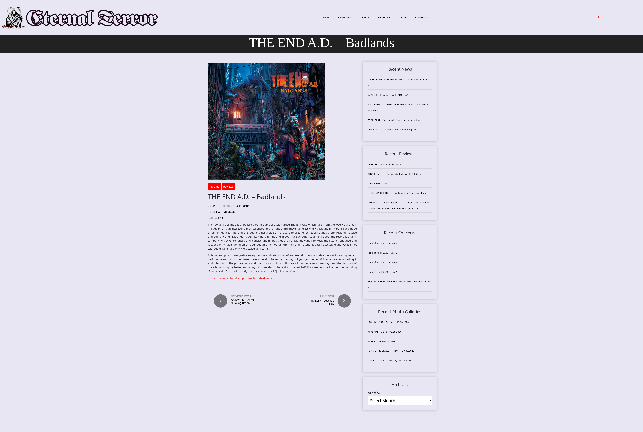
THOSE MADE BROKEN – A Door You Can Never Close (397, 192)
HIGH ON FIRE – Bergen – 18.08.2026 (388, 322)
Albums (214, 186)
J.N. (214, 206)
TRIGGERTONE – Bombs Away (384, 164)
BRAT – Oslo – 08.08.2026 (382, 341)
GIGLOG (403, 17)
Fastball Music (225, 212)
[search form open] (598, 17)
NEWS (327, 17)
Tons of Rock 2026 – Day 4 (382, 243)
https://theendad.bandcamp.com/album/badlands (240, 278)
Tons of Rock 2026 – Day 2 (382, 262)
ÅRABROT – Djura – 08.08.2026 (385, 331)
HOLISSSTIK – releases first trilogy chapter (392, 129)
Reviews (228, 186)
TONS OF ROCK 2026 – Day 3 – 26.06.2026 (391, 360)
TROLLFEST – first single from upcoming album (394, 120)
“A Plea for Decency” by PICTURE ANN (389, 94)
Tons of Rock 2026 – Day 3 (382, 252)
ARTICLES (384, 17)
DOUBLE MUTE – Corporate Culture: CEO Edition (395, 173)
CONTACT (421, 17)
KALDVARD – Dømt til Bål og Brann (242, 301)
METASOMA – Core (378, 183)
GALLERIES (364, 17)
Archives (376, 392)
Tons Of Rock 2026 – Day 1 (382, 271)
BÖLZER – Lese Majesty (322, 302)
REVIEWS (343, 17)
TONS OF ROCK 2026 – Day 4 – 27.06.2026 (391, 350)
